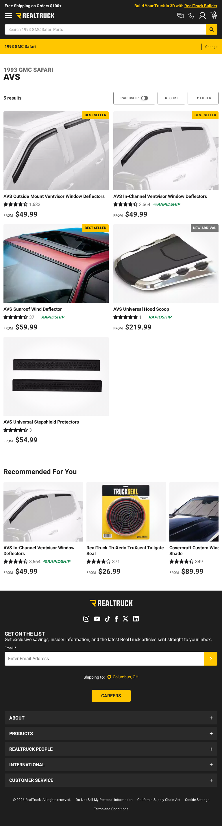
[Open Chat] (180, 15)
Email (10, 648)
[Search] (211, 29)
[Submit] (210, 659)
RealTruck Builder (200, 5)
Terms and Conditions (111, 809)
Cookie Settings (197, 800)
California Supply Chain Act (158, 800)
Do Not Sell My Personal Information (104, 800)
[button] (111, 717)
